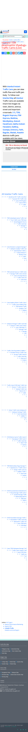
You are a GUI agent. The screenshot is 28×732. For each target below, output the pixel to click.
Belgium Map (3, 657)
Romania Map (5, 674)
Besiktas (14, 118)
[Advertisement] (14, 14)
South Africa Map (4, 644)
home (10, 40)
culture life (17, 40)
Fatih (21, 129)
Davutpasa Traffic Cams (18, 439)
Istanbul (19, 98)
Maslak (13, 132)
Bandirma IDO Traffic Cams (16, 197)
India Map (4, 653)
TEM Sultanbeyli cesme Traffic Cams (17, 218)
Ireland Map (12, 661)
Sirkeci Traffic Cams (14, 410)
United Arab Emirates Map (16, 674)
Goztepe (6, 129)
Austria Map (20, 661)
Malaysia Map (15, 672)
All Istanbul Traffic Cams (12, 194)
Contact (2, 680)
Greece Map (3, 668)
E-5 (14, 112)
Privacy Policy (7, 726)
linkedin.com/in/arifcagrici (12, 630)
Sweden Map (5, 664)
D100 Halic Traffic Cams (20, 385)
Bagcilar (6, 132)
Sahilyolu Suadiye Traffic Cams (18, 249)
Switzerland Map (15, 649)
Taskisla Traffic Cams (21, 389)
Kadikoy (15, 126)
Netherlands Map (6, 651)
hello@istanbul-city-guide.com (12, 691)
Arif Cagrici (9, 622)
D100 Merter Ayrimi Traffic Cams (16, 437)
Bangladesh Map (6, 672)
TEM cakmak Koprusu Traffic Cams (17, 272)
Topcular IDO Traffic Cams (19, 199)
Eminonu (14, 129)
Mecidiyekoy (8, 121)
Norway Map (5, 676)
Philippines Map (5, 649)
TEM (18, 112)
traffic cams (20, 42)
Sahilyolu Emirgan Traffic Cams (15, 324)
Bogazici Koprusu (10, 115)
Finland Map (13, 664)
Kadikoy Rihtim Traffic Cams (18, 302)
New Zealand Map (16, 651)
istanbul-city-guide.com (10, 689)
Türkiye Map (5, 661)
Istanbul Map (8, 98)
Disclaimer (14, 726)
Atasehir (20, 132)
